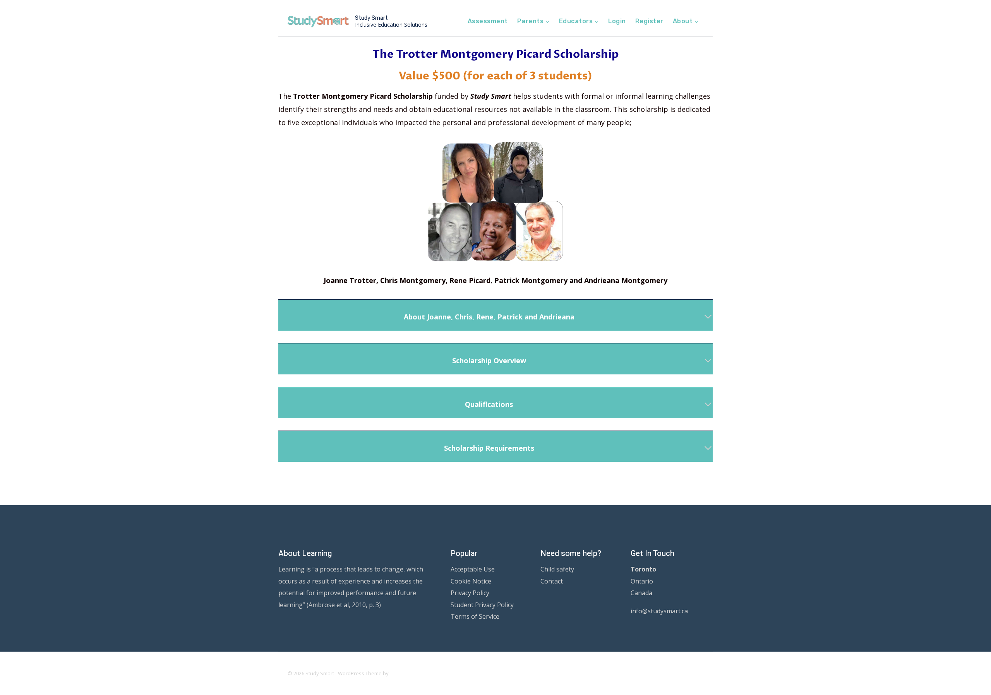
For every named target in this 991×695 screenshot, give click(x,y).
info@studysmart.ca (659, 611)
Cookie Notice (471, 581)
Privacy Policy (470, 593)
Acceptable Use (473, 569)
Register (649, 21)
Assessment (488, 21)
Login (617, 21)
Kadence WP (405, 673)
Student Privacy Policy (482, 605)
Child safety (557, 569)
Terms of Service (475, 616)
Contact (551, 581)
